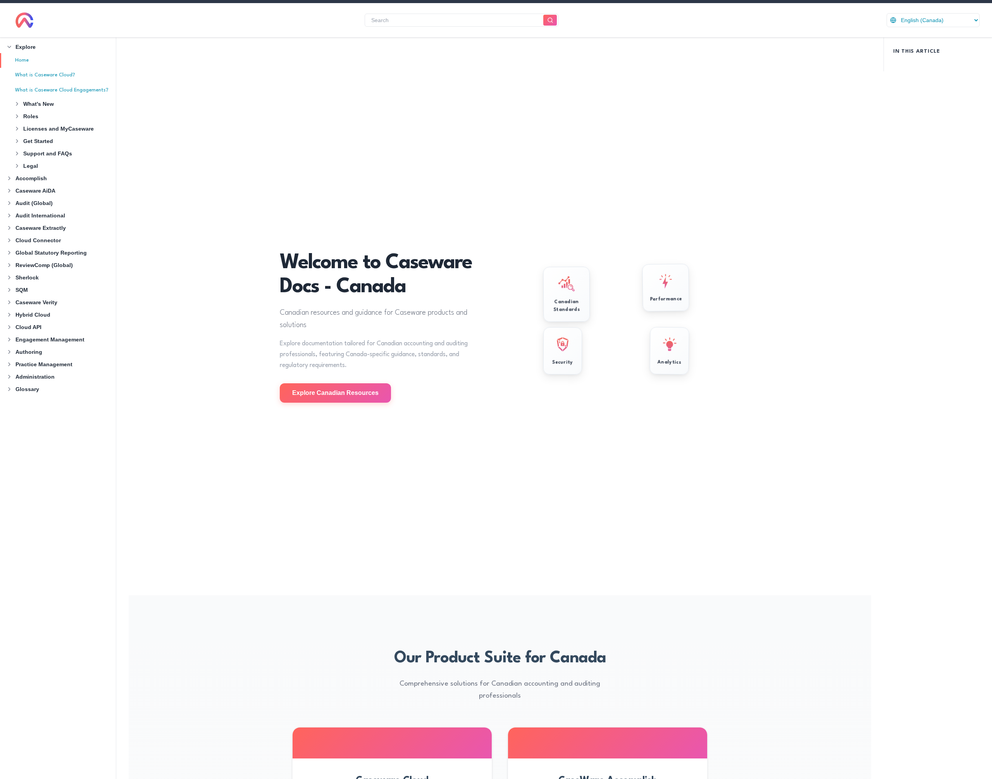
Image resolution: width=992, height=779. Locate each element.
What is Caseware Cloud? (45, 75)
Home (22, 60)
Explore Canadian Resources (335, 393)
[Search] (550, 20)
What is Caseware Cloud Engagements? (61, 90)
